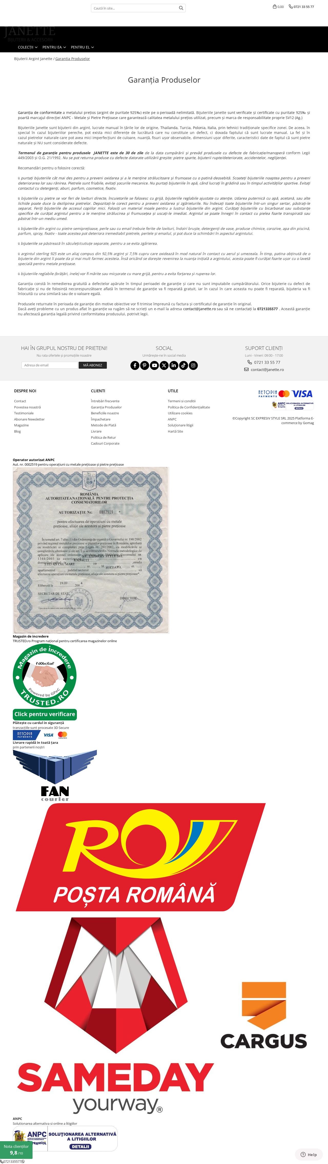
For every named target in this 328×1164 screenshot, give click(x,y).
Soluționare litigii (180, 425)
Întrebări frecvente (105, 401)
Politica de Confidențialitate (189, 407)
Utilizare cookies (180, 413)
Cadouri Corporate (105, 443)
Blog (17, 431)
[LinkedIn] (173, 365)
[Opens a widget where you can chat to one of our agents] (309, 1155)
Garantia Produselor (72, 58)
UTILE (173, 390)
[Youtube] (154, 365)
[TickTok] (183, 365)
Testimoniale (24, 413)
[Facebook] (134, 365)
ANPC (172, 419)
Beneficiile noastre (105, 413)
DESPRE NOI (25, 390)
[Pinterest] (144, 365)
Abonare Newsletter (29, 419)
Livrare (96, 431)
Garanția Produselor (106, 407)
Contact (20, 401)
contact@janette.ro (199, 308)
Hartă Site (175, 431)
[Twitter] (164, 365)
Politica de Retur (103, 437)
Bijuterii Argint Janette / (34, 58)
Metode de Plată (103, 425)
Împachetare (100, 419)
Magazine (21, 425)
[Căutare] (181, 8)
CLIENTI (98, 390)
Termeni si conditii (182, 401)
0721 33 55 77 (266, 362)
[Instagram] (193, 365)
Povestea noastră (27, 407)
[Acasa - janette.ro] (29, 34)
